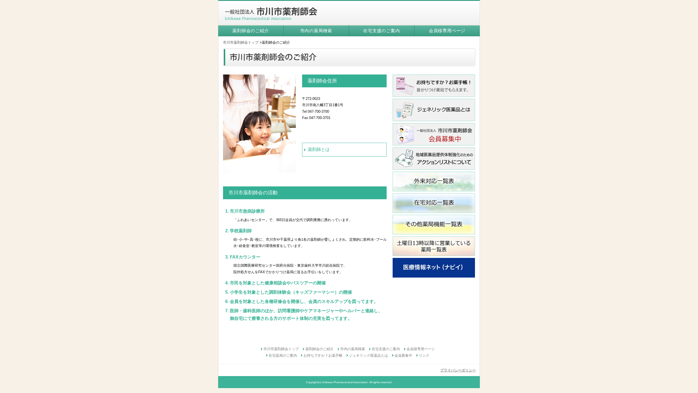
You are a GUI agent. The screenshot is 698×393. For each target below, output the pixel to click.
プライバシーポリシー (458, 370)
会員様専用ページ (447, 30)
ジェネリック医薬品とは (368, 355)
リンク (424, 355)
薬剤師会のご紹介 (250, 30)
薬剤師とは (319, 149)
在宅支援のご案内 (381, 30)
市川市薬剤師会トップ (240, 42)
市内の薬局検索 (316, 30)
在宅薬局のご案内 (283, 355)
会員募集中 (403, 355)
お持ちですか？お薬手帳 (322, 355)
